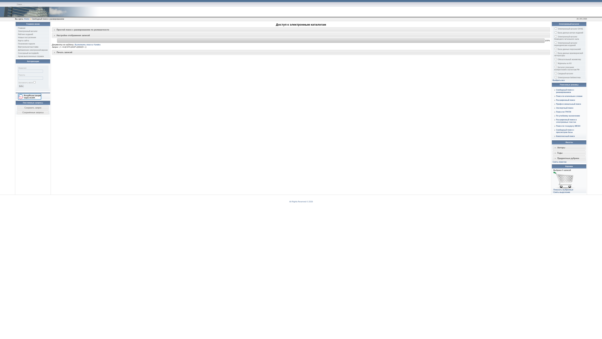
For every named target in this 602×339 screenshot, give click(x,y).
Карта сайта (23, 41)
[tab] (301, 29)
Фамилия (22, 68)
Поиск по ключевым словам (569, 96)
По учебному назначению (568, 116)
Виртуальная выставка (28, 47)
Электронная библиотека (569, 77)
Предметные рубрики (568, 158)
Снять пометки (559, 162)
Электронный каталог (27, 31)
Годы (559, 153)
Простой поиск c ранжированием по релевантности (83, 30)
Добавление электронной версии (33, 50)
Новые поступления (27, 37)
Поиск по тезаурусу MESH (568, 126)
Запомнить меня (25, 83)
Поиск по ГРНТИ (563, 112)
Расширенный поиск (565, 100)
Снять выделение (561, 192)
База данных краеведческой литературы (568, 54)
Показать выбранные (563, 190)
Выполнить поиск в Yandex (87, 45)
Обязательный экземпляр (569, 59)
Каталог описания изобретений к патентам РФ (566, 68)
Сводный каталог (565, 74)
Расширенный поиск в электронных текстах (566, 121)
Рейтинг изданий (25, 34)
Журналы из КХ (564, 63)
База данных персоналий (569, 49)
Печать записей (64, 52)
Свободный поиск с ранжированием (565, 91)
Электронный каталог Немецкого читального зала (566, 38)
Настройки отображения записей (73, 35)
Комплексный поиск (565, 136)
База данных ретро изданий (570, 33)
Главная (21, 28)
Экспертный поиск (564, 108)
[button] (33, 108)
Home (26, 19)
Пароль (21, 75)
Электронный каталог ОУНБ (570, 29)
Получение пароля (26, 44)
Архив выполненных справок (31, 56)
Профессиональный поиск (568, 104)
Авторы (561, 147)
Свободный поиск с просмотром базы (565, 131)
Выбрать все (559, 80)
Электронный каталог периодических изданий (565, 44)
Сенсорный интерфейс (28, 53)
